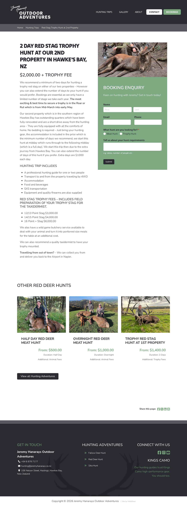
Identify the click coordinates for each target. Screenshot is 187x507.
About (138, 12)
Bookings (172, 12)
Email (106, 117)
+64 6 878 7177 (29, 461)
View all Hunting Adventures (38, 376)
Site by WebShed (128, 501)
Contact (154, 12)
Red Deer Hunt (95, 459)
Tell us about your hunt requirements (124, 140)
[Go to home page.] (30, 12)
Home (20, 27)
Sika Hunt (93, 465)
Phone (137, 117)
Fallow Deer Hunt (97, 452)
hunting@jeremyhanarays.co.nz (36, 466)
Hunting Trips (104, 12)
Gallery (123, 12)
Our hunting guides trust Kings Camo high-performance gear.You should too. (152, 472)
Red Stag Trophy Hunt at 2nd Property (60, 27)
